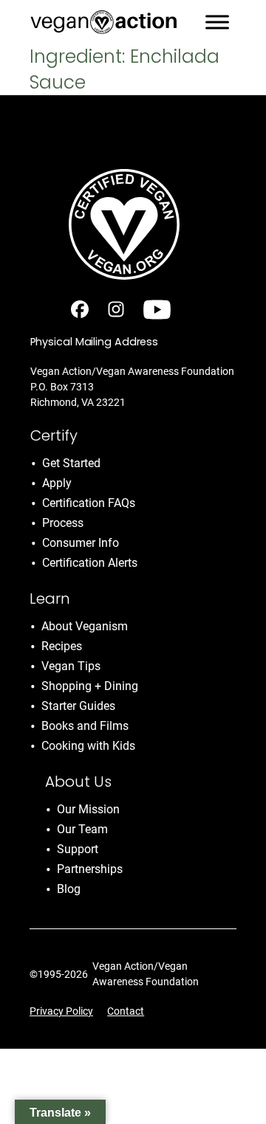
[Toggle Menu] (217, 22)
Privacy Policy (61, 1011)
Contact (125, 1011)
